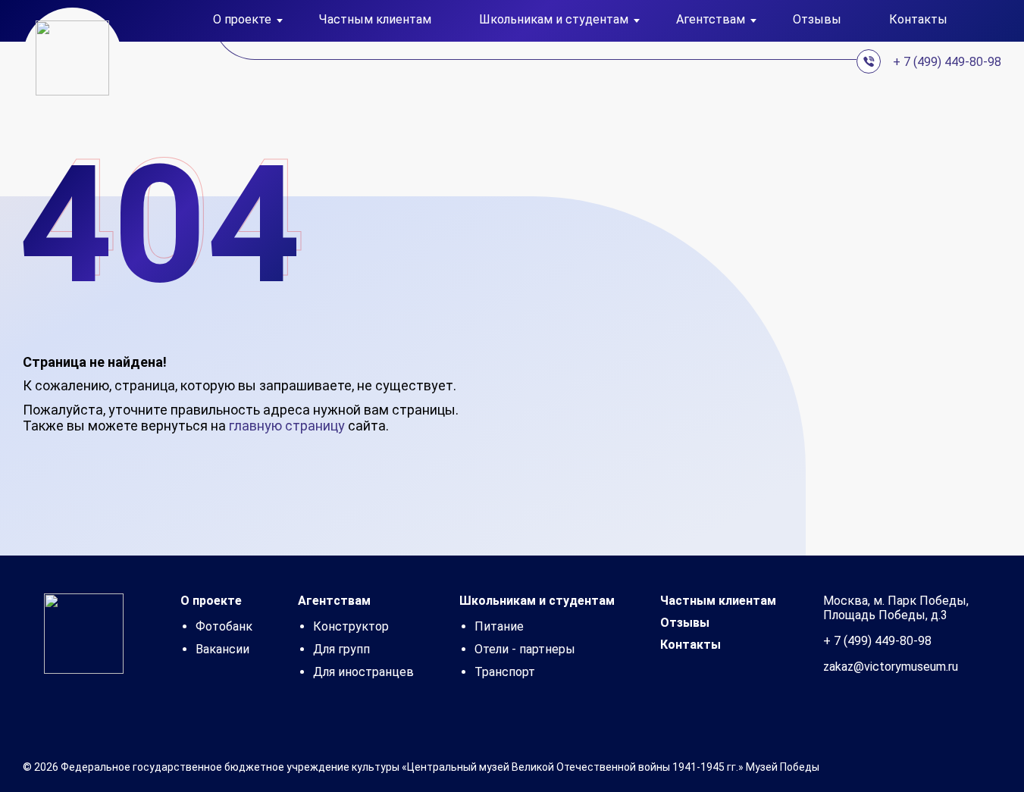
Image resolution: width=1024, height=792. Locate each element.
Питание (499, 626)
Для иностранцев (363, 672)
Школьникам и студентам (537, 600)
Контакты (918, 20)
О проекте (211, 600)
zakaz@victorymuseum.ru (890, 666)
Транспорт (504, 672)
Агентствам (334, 600)
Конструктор (351, 626)
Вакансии (222, 649)
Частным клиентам (375, 20)
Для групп (341, 649)
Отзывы (817, 20)
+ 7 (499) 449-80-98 (947, 62)
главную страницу (287, 426)
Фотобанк (224, 626)
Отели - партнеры (524, 649)
